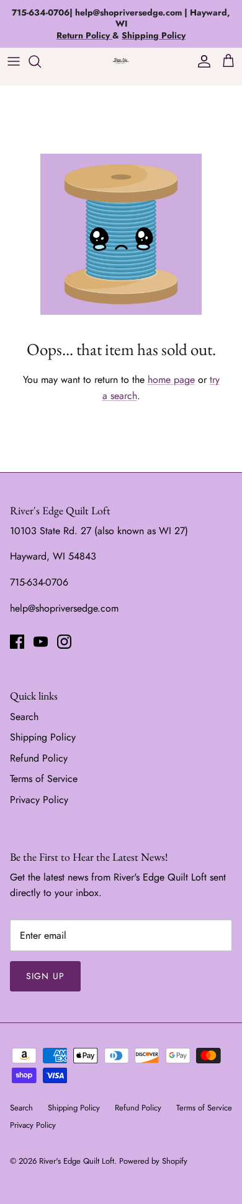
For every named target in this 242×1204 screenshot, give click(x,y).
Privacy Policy (39, 800)
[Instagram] (64, 642)
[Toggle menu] (13, 61)
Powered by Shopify (153, 1161)
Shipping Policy (43, 737)
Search (24, 717)
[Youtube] (41, 642)
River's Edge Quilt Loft (76, 1161)
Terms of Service (44, 778)
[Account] (201, 61)
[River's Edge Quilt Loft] (121, 61)
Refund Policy (39, 758)
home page (171, 379)
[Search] (41, 61)
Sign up (45, 976)
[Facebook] (17, 642)
